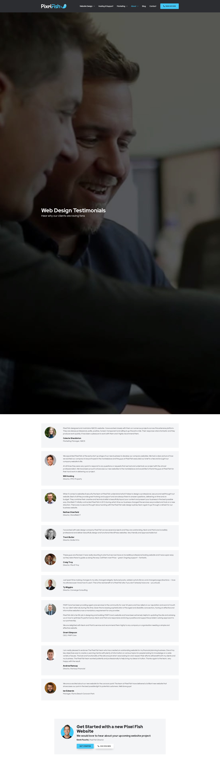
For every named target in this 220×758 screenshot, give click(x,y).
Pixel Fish (66, 428)
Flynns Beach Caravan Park (82, 694)
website (101, 428)
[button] (93, 6)
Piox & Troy (74, 565)
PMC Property (76, 479)
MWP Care (72, 635)
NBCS (82, 441)
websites (144, 456)
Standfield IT (75, 515)
